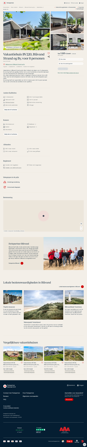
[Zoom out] (81, 229)
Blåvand (21, 7)
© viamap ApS (10, 230)
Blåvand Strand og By (30, 7)
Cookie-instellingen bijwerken (11, 407)
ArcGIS (5, 230)
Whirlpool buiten (9, 102)
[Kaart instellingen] (81, 223)
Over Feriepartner (28, 393)
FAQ (4, 399)
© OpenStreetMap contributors (18, 230)
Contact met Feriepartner (11, 393)
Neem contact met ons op (72, 72)
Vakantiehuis (39, 7)
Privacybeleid (6, 406)
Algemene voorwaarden (30, 396)
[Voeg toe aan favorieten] (49, 53)
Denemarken (6, 7)
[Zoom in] (81, 227)
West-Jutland (14, 7)
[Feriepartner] (8, 3)
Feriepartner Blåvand (14, 263)
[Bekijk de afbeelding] (26, 30)
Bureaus (5, 396)
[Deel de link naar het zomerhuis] (49, 57)
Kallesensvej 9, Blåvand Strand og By (15, 64)
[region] (43, 216)
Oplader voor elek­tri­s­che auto (13, 167)
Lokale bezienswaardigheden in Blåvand (69, 286)
